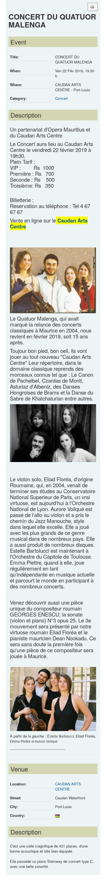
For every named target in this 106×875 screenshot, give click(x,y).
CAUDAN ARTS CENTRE (68, 786)
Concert (61, 98)
